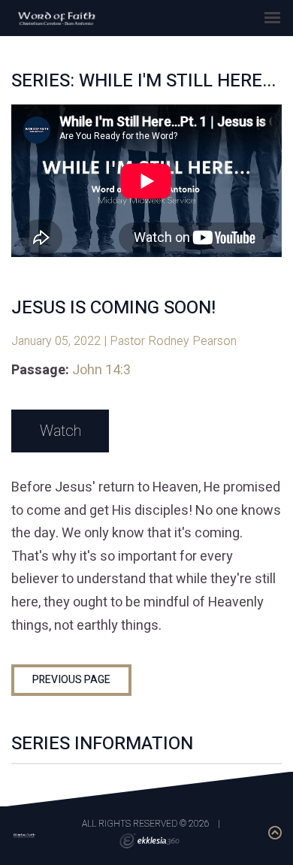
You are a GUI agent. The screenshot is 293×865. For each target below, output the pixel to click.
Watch (60, 431)
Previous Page (71, 680)
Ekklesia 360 (149, 840)
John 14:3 (101, 370)
